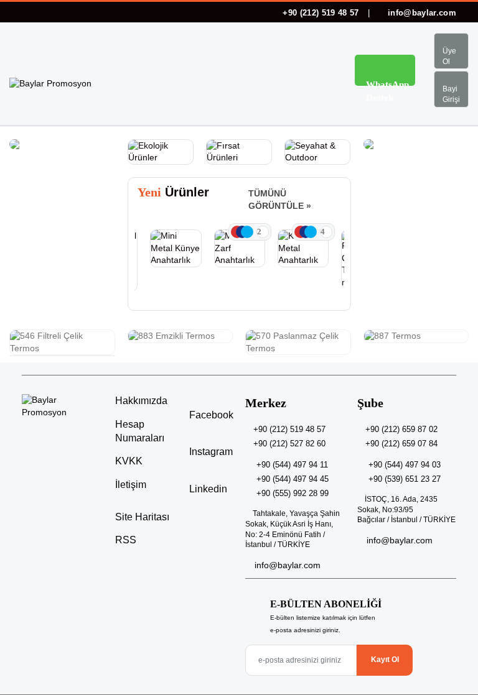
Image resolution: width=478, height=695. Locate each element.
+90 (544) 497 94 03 (404, 464)
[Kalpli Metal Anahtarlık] (303, 248)
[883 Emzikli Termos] (180, 336)
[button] (319, 72)
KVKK (129, 461)
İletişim (130, 484)
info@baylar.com (420, 12)
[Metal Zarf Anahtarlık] (239, 248)
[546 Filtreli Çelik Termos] (62, 342)
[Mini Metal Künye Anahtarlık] (175, 248)
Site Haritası (142, 517)
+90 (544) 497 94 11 (292, 464)
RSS (125, 540)
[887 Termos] (416, 336)
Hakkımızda (141, 400)
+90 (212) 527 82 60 (289, 443)
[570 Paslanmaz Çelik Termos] (298, 342)
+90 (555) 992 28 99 (292, 493)
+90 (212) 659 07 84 (401, 443)
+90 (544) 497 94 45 (292, 479)
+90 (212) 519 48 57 (321, 12)
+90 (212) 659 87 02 (401, 429)
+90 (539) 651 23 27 (404, 479)
